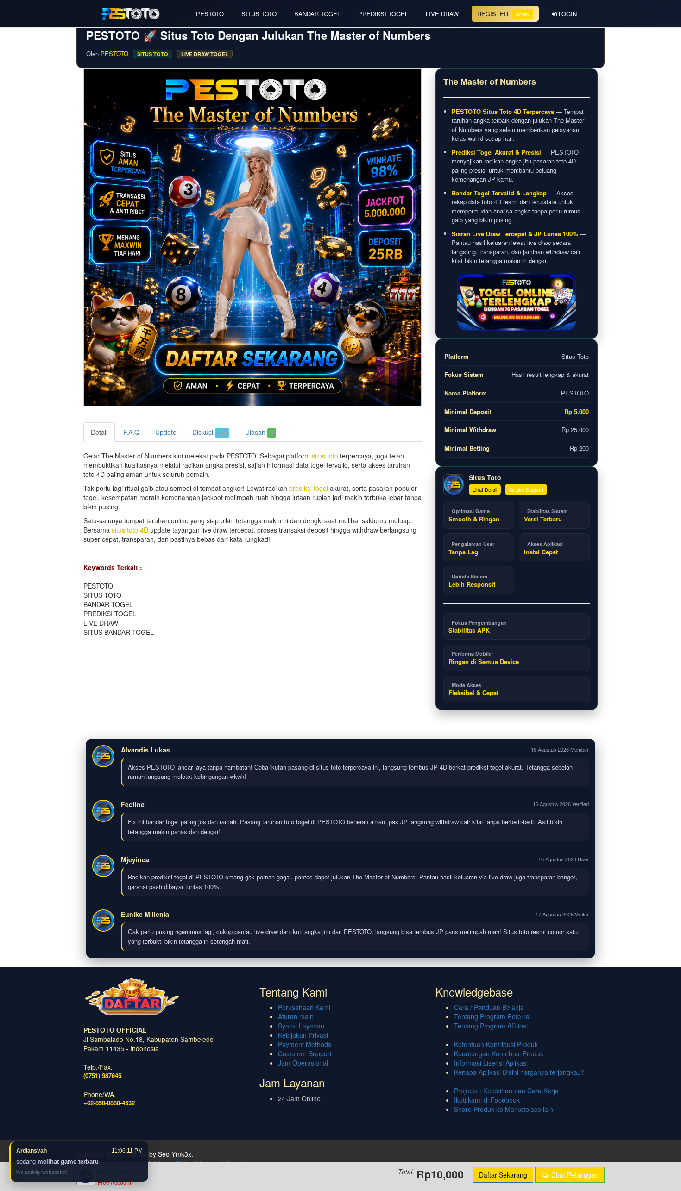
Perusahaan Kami (304, 1007)
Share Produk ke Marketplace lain (503, 1109)
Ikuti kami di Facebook (487, 1099)
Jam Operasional (303, 1062)
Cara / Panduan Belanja (489, 1007)
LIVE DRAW (442, 13)
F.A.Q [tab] (131, 432)
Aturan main (296, 1016)
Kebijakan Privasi (303, 1035)
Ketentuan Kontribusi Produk (496, 1044)
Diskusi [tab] (209, 432)
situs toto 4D (130, 529)
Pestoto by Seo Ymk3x (158, 1154)
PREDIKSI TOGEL (383, 13)
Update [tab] (166, 432)
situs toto (325, 455)
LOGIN (567, 13)
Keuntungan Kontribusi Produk (498, 1053)
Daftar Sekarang (503, 1174)
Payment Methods (304, 1044)
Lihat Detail (485, 489)
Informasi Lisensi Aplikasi (491, 1062)
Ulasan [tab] (259, 432)
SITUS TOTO (259, 13)
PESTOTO (210, 13)
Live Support (528, 489)
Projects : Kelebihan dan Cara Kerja (506, 1090)
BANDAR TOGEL (317, 13)
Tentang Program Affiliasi (491, 1025)
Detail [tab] (99, 432)
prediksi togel (308, 488)
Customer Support (305, 1053)
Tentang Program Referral (492, 1016)
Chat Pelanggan (574, 1174)
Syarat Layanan (301, 1025)
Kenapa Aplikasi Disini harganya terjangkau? (519, 1072)
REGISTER (503, 13)
